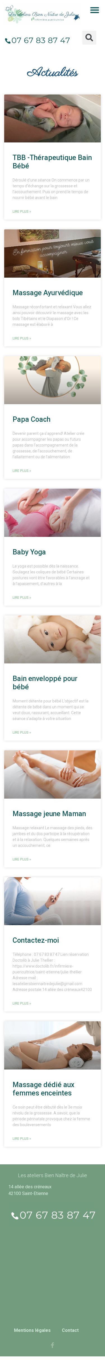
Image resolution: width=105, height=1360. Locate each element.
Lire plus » (22, 212)
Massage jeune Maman (49, 814)
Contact (70, 1330)
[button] (94, 10)
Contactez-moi (36, 940)
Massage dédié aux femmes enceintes (43, 1089)
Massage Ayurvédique (48, 293)
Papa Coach (31, 419)
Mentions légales (32, 1330)
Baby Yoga (29, 552)
